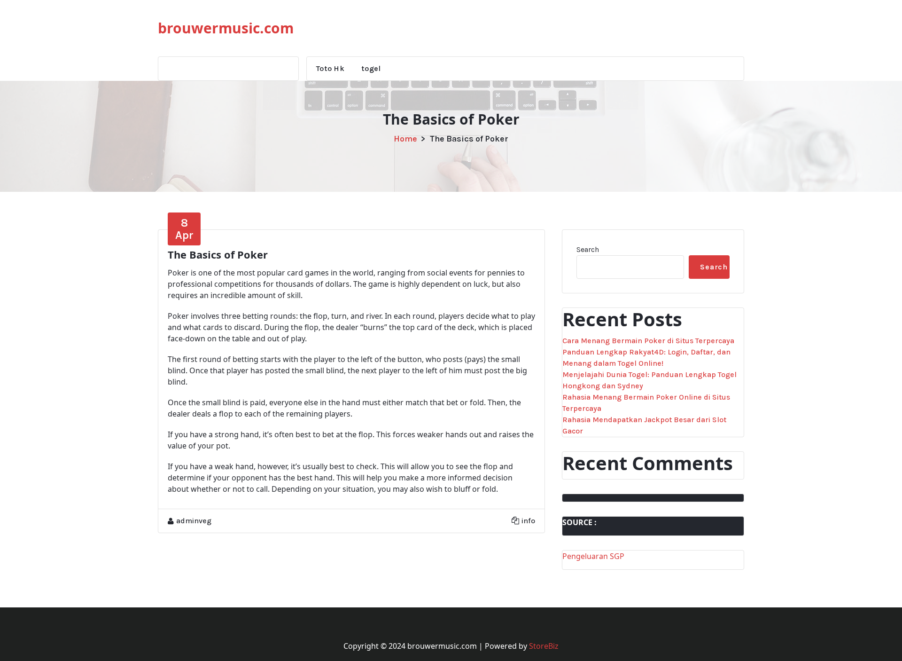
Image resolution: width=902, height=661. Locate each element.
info (528, 520)
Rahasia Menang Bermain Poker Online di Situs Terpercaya (646, 403)
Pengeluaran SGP (593, 556)
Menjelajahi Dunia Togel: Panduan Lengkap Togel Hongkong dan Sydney (649, 380)
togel (371, 68)
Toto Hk (330, 68)
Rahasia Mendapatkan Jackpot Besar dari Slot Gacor (644, 425)
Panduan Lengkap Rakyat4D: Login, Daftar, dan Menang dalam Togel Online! (646, 357)
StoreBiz (544, 646)
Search (587, 249)
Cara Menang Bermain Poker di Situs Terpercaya (648, 340)
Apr (184, 229)
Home (405, 139)
